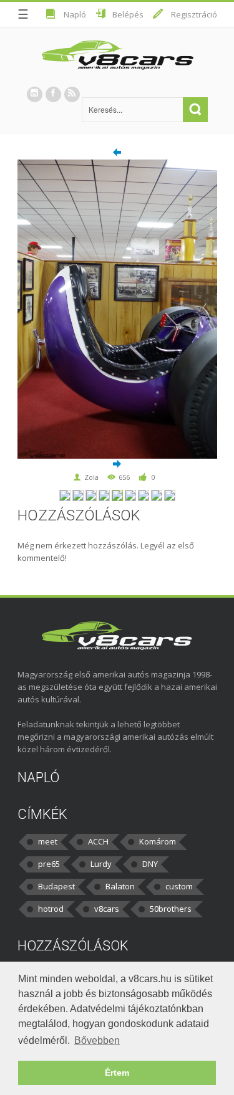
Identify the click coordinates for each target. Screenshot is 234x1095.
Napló (75, 14)
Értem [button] (117, 1073)
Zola (91, 477)
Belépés (128, 14)
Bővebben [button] (97, 1040)
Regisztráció (194, 14)
